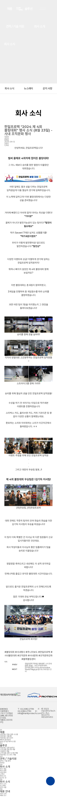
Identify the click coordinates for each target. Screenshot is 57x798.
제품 (9, 9)
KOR (18, 8)
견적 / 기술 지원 (15, 26)
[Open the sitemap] (43, 9)
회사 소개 (39, 26)
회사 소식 (9, 44)
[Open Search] (30, 8)
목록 (5, 662)
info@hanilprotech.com (29, 713)
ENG (21, 10)
